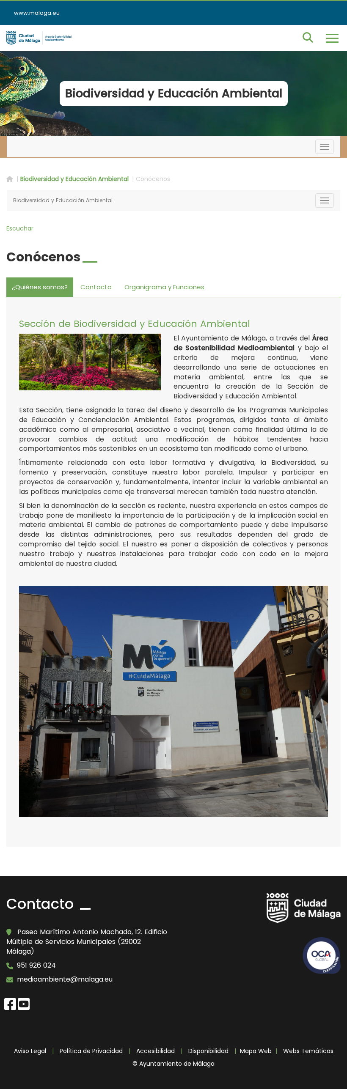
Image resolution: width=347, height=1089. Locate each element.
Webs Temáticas (308, 1051)
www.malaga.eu (37, 13)
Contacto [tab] (96, 287)
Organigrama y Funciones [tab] (164, 287)
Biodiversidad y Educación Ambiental (74, 179)
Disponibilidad (208, 1051)
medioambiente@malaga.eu (65, 979)
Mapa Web (256, 1051)
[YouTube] (23, 1003)
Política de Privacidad (91, 1051)
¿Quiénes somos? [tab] (40, 287)
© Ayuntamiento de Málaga (173, 1063)
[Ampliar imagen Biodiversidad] (173, 701)
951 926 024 (36, 965)
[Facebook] (10, 1003)
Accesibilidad (155, 1051)
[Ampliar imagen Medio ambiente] (90, 362)
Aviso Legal (30, 1051)
